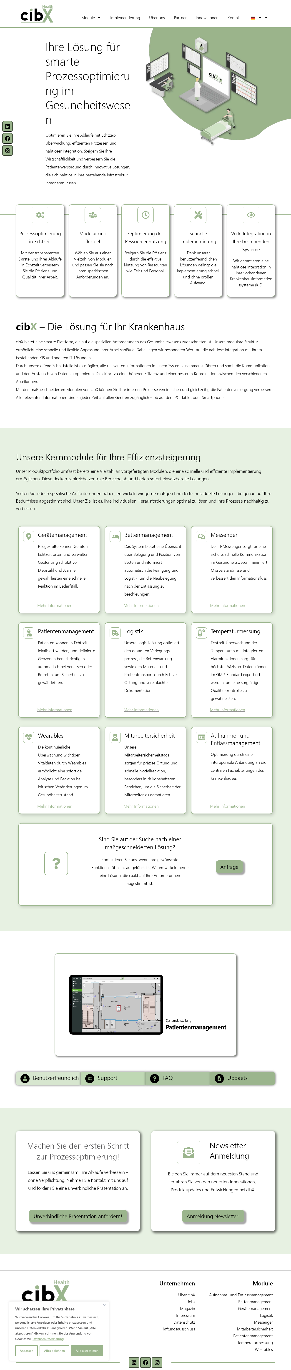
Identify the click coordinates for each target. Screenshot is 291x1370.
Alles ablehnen (54, 1350)
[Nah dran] (104, 1305)
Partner (180, 17)
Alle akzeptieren (87, 1350)
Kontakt (234, 17)
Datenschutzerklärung (48, 1339)
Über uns (157, 17)
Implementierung (125, 17)
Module (88, 17)
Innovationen (207, 17)
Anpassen (26, 1350)
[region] (59, 1331)
